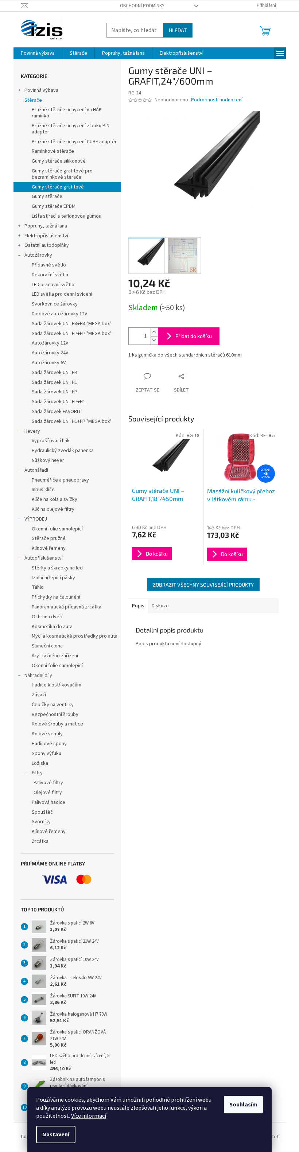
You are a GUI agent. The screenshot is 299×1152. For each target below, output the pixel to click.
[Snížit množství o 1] (154, 340)
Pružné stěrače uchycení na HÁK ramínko (67, 113)
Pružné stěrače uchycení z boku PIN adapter (70, 129)
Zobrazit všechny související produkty (203, 584)
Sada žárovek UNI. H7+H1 (58, 401)
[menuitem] (37, 53)
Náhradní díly (38, 675)
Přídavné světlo (49, 265)
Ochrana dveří (47, 616)
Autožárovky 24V (50, 353)
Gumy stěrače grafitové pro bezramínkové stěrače (62, 174)
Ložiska (40, 763)
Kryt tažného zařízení (55, 655)
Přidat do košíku (193, 336)
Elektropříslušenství (46, 236)
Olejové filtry (48, 792)
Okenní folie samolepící (57, 529)
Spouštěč (42, 812)
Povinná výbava (41, 90)
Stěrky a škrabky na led (57, 568)
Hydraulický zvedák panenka (63, 450)
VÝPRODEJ (35, 519)
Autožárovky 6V (49, 362)
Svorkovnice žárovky (55, 304)
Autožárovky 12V (50, 343)
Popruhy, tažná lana (45, 226)
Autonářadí (36, 470)
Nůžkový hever (48, 460)
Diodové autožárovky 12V (59, 314)
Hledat (178, 30)
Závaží (39, 694)
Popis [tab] (138, 606)
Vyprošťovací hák (51, 440)
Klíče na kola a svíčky (54, 499)
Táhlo (38, 587)
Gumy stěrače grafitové (58, 187)
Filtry (37, 773)
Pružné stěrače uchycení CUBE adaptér (74, 141)
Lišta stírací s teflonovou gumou (66, 216)
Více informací (88, 1116)
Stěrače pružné (49, 538)
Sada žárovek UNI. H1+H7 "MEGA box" (72, 421)
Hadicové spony (49, 743)
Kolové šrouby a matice (57, 724)
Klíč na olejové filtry (53, 509)
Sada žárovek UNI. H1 (54, 382)
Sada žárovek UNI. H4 (54, 372)
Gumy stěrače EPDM (53, 206)
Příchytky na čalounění (56, 597)
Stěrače (33, 100)
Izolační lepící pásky (53, 577)
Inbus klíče (43, 489)
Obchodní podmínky (142, 6)
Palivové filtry (48, 782)
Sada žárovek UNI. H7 (54, 392)
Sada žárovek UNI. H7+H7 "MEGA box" (72, 333)
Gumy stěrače (47, 196)
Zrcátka (40, 841)
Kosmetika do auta (52, 626)
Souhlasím (243, 1105)
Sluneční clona (47, 646)
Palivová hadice (48, 802)
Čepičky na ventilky (53, 704)
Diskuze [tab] (160, 606)
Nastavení (55, 1134)
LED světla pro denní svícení (62, 294)
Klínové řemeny (49, 548)
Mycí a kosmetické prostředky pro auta (74, 636)
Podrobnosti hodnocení (216, 100)
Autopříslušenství (43, 558)
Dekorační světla (50, 275)
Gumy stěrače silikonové (59, 161)
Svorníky (41, 821)
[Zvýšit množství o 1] (154, 332)
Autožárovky (38, 255)
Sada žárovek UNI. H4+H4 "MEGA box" (72, 323)
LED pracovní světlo (53, 284)
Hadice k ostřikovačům (56, 685)
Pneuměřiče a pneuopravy (60, 480)
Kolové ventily (47, 733)
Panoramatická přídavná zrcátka (66, 607)
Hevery (32, 431)
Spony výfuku (46, 753)
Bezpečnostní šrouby (55, 714)
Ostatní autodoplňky (46, 245)
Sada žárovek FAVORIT (56, 411)
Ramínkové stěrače (53, 151)
